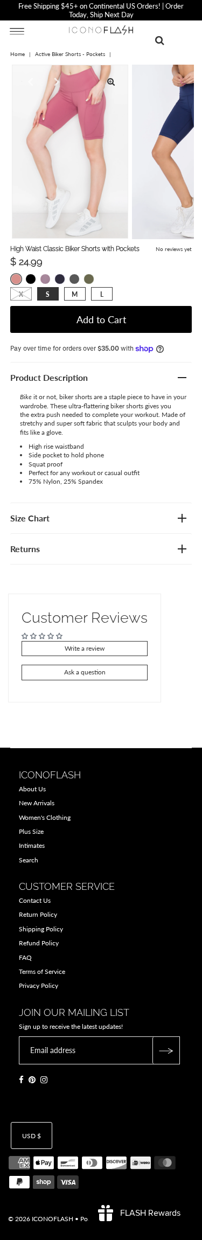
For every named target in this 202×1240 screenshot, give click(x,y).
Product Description (49, 377)
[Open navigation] (17, 30)
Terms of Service (42, 971)
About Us (32, 789)
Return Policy (38, 914)
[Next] (55, 82)
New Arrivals (36, 803)
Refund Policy (39, 943)
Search (28, 860)
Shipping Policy (41, 929)
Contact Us (35, 900)
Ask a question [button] (85, 672)
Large (101, 294)
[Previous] (29, 82)
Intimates (32, 845)
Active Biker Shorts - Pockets (70, 54)
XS (21, 294)
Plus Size (31, 831)
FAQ (25, 957)
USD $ (31, 1136)
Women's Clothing (45, 817)
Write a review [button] (85, 648)
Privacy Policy (38, 985)
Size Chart (30, 518)
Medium (75, 294)
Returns (25, 549)
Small (48, 294)
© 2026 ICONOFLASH (40, 1219)
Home (17, 54)
